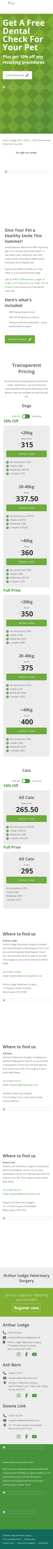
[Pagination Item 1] (5, 759)
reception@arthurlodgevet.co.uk (25, 975)
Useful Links (43, 1543)
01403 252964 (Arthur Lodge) (27, 279)
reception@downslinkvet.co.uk (24, 1193)
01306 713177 (14, 1081)
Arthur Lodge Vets (12, 140)
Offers (27, 140)
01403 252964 (14, 972)
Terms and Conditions (26, 1543)
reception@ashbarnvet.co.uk (23, 1084)
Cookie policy (29, 1539)
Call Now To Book (17, 339)
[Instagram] (18, 1354)
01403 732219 (14, 1190)
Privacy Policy (8, 1543)
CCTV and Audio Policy (12, 1539)
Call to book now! (15, 75)
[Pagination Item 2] (5, 763)
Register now (26, 1307)
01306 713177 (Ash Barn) (17, 283)
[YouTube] (34, 1354)
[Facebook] (26, 1354)
